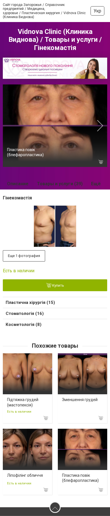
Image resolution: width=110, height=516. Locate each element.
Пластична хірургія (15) (30, 302)
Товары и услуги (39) (60, 183)
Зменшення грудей (80, 399)
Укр (97, 11)
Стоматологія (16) (25, 313)
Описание (17, 183)
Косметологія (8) (23, 324)
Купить (57, 285)
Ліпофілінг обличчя (25, 475)
